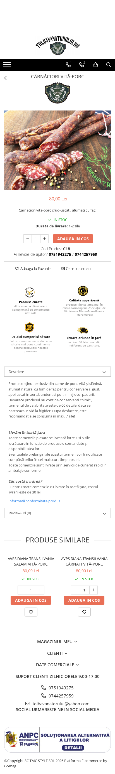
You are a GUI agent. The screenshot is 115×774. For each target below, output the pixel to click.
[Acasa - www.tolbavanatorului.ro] (57, 45)
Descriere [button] (16, 371)
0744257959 (60, 696)
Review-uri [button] (20, 512)
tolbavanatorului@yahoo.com (61, 703)
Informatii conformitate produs (34, 500)
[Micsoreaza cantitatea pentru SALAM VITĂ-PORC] (22, 590)
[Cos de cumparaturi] (96, 64)
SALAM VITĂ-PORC (31, 564)
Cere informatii (78, 268)
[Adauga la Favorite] (31, 612)
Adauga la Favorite (35, 268)
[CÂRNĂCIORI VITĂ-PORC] (57, 150)
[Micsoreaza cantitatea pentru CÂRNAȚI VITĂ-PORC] (75, 590)
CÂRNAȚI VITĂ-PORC (84, 564)
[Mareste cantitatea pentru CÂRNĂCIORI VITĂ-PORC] (44, 238)
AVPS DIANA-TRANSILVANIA (31, 558)
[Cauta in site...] (108, 64)
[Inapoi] (4, 78)
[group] (57, 150)
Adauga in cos (73, 238)
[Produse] (8, 66)
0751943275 (60, 688)
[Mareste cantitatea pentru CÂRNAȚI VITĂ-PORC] (93, 590)
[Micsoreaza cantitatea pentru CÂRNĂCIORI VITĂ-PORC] (27, 238)
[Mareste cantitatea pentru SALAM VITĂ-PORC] (40, 590)
